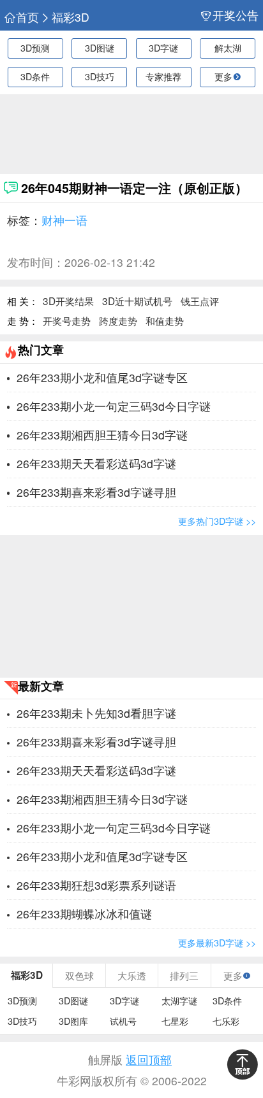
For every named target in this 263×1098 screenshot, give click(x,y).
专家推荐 (163, 76)
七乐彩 (226, 1021)
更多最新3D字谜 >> (217, 942)
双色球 (79, 975)
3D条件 (35, 76)
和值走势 (165, 320)
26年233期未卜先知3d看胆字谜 (96, 713)
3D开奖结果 (68, 301)
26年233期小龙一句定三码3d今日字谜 (114, 406)
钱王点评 (200, 301)
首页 (27, 17)
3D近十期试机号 (137, 301)
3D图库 (73, 1021)
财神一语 (64, 220)
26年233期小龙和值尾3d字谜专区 (102, 377)
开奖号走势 (67, 320)
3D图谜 (99, 47)
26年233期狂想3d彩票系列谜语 (96, 885)
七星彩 (175, 1021)
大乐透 (131, 975)
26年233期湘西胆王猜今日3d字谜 (102, 435)
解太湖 (227, 47)
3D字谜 (163, 47)
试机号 (123, 1021)
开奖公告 (236, 15)
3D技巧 (99, 76)
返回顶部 (149, 1059)
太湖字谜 (179, 1001)
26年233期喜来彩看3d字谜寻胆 (96, 492)
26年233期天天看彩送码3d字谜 (96, 463)
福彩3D (70, 17)
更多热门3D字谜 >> (217, 521)
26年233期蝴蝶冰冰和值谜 (84, 914)
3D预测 (35, 47)
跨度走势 (118, 320)
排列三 (184, 975)
